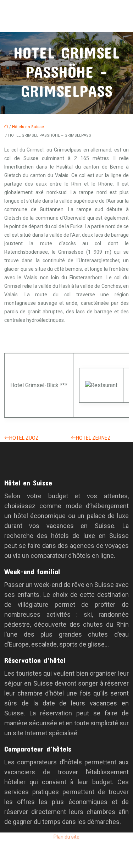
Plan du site (66, 837)
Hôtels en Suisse (28, 127)
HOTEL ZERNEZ (93, 438)
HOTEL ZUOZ (24, 438)
